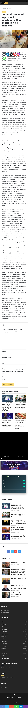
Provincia (9, 8)
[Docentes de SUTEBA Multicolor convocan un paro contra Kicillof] (20, 398)
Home (4, 8)
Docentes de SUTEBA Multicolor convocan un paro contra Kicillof (20, 407)
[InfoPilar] (6, 3)
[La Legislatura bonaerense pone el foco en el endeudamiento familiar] (20, 416)
